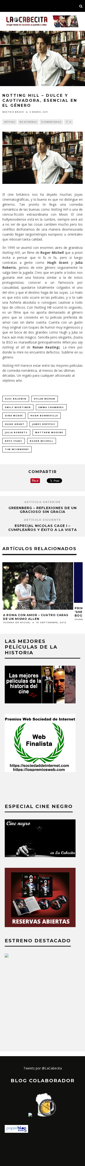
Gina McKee (14, 415)
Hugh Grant (15, 424)
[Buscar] (81, 6)
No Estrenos (28, 122)
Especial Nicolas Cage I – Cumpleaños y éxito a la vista (42, 528)
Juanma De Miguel (16, 622)
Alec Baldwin (15, 398)
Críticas (9, 122)
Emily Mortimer (18, 407)
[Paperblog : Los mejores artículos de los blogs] (16, 1131)
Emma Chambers (51, 407)
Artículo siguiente (42, 519)
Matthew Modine (49, 432)
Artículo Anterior (42, 502)
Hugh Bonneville (44, 415)
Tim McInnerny (17, 449)
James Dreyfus (43, 424)
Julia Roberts (16, 432)
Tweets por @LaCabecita (42, 1068)
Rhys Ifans (13, 440)
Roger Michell (41, 440)
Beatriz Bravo (13, 112)
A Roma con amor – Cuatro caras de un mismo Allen (35, 617)
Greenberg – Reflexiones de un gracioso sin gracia (42, 510)
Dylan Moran (44, 398)
